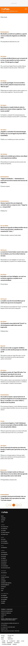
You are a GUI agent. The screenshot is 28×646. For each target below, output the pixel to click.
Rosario (3, 519)
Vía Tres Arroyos (5, 532)
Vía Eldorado (4, 554)
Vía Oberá (3, 558)
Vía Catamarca (4, 543)
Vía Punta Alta (4, 534)
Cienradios (9, 642)
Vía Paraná (3, 564)
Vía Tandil (3, 530)
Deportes (3, 586)
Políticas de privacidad (7, 611)
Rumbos (3, 603)
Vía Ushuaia (4, 572)
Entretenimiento (5, 584)
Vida (2, 590)
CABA (2, 521)
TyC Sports (16, 642)
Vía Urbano (4, 595)
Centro (3, 524)
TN (7, 641)
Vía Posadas (4, 552)
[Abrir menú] (26, 9)
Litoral (3, 550)
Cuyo (2, 545)
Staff (2, 616)
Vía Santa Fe (4, 560)
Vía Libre (3, 601)
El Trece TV (12, 641)
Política (3, 579)
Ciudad (3, 642)
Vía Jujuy (3, 539)
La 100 (22, 641)
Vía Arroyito (4, 528)
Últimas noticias (5, 577)
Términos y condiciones (7, 609)
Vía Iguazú (3, 556)
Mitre (18, 641)
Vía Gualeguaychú (5, 567)
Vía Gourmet (4, 599)
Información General (6, 582)
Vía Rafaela (4, 562)
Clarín (3, 641)
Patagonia (3, 570)
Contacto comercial (6, 613)
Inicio (2, 516)
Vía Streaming (4, 597)
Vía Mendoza (4, 547)
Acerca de (3, 615)
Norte (2, 537)
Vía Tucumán (4, 541)
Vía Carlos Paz (4, 526)
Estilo (2, 588)
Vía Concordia (4, 565)
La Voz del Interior (6, 644)
